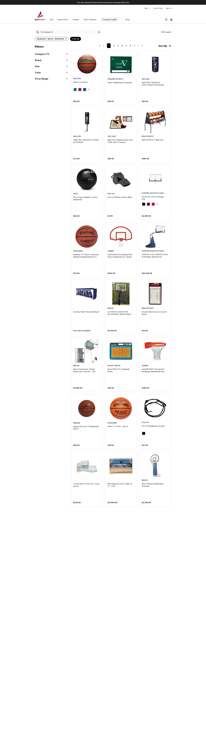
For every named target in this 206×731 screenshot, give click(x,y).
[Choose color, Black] (144, 204)
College (75, 19)
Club (51, 19)
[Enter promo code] (166, 19)
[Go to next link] (182, 2)
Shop (127, 19)
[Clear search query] (99, 32)
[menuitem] (147, 7)
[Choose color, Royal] (85, 89)
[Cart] (171, 19)
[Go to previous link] (24, 2)
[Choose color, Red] (80, 89)
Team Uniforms (89, 19)
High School (62, 19)
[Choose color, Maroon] (148, 204)
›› (142, 45)
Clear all (75, 39)
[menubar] (159, 7)
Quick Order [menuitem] (158, 8)
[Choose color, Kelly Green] (75, 89)
